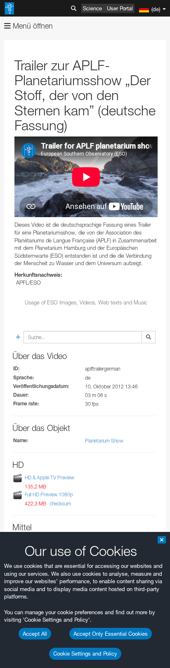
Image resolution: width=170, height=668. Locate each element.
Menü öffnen (32, 26)
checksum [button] (59, 503)
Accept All (35, 633)
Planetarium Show (104, 441)
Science (92, 8)
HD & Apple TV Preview (49, 477)
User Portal (120, 8)
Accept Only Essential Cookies (110, 633)
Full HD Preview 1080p (49, 495)
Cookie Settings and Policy (85, 653)
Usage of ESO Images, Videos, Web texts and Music (86, 302)
